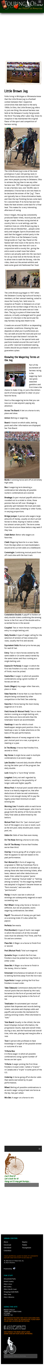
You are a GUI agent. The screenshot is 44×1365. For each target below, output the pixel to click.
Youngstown (26, 1248)
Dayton (24, 1242)
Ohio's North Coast (10, 1289)
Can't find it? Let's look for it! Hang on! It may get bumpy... (17, 1178)
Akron (6, 1242)
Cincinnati (7, 1245)
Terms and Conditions (12, 1311)
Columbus (7, 1250)
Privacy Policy (9, 1310)
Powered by (8, 1269)
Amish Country (8, 1281)
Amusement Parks (10, 1279)
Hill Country (7, 1287)
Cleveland (7, 1248)
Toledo (24, 1245)
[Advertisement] (22, 38)
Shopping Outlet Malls (11, 1292)
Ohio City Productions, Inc (16, 1261)
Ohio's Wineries (9, 1297)
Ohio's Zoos (8, 1284)
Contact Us (8, 1315)
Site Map (7, 1313)
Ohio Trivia (7, 1294)
